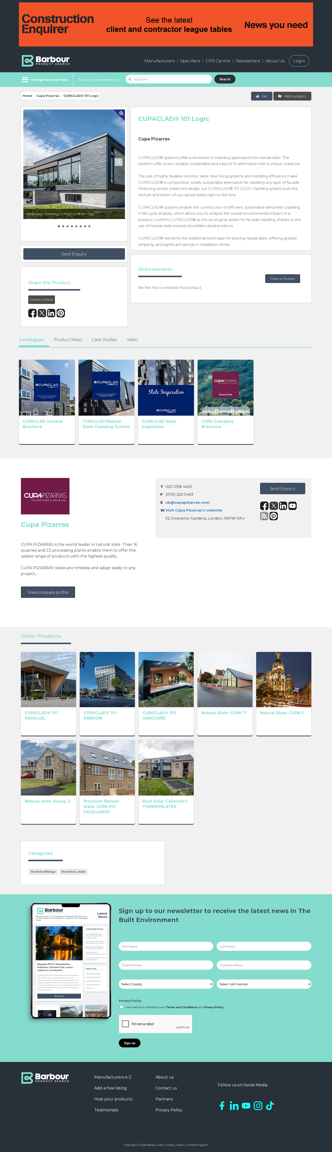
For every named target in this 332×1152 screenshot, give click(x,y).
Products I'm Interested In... (99, 80)
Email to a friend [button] (41, 299)
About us (165, 1077)
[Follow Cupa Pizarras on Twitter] (274, 506)
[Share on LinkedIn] (51, 313)
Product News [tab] (68, 339)
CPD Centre (218, 61)
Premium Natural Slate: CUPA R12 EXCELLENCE (101, 806)
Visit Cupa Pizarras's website (194, 510)
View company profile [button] (48, 592)
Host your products (113, 1099)
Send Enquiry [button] (74, 253)
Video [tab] (132, 339)
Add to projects (294, 96)
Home (27, 96)
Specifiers (190, 61)
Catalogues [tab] (31, 339)
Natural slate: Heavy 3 (47, 801)
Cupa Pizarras (47, 96)
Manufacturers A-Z (112, 1077)
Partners (164, 1099)
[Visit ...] (47, 387)
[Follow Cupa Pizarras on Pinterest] (274, 516)
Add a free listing (110, 1088)
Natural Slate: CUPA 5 (282, 713)
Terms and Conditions (182, 1007)
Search (224, 79)
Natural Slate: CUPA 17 (224, 713)
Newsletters (248, 61)
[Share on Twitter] (42, 313)
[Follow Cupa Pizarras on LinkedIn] (283, 506)
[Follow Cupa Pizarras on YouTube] (292, 506)
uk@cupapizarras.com (188, 502)
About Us (275, 61)
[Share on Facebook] (32, 313)
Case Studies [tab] (104, 339)
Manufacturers (159, 61)
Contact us (166, 1088)
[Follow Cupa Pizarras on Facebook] (264, 506)
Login (299, 61)
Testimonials (106, 1110)
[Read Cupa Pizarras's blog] (264, 516)
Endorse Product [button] (282, 278)
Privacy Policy (130, 1001)
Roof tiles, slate (73, 871)
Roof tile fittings (43, 871)
